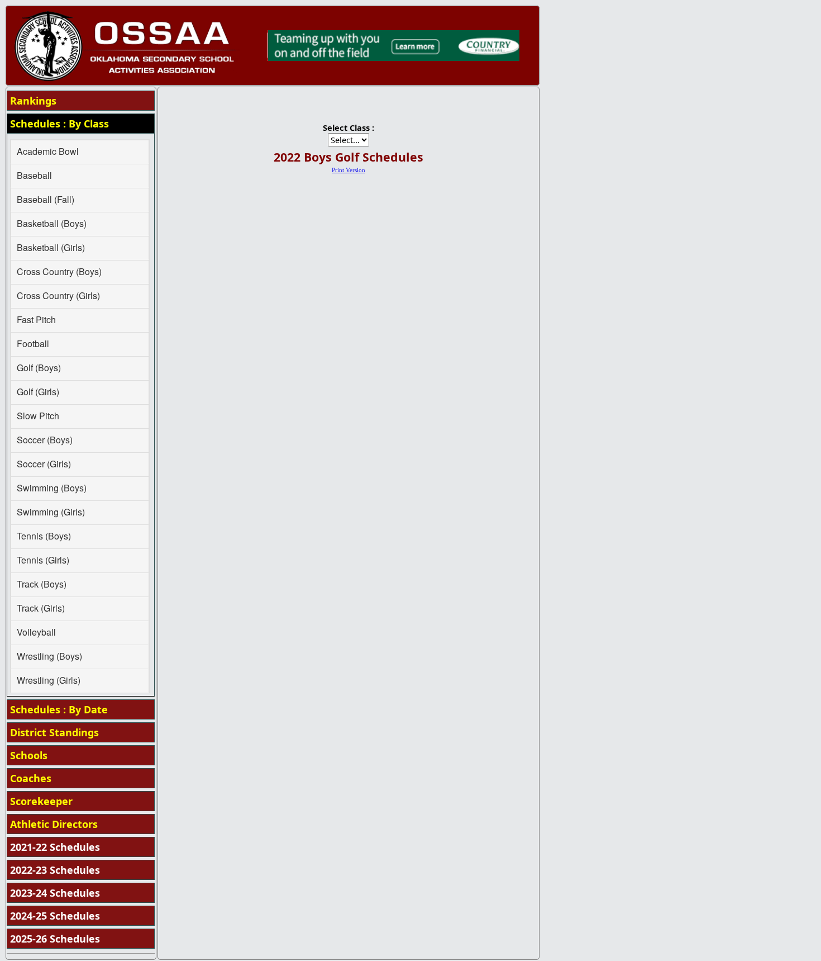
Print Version (348, 170)
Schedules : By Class (59, 123)
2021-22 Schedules (55, 847)
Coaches (30, 778)
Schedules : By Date (59, 709)
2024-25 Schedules (55, 915)
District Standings (54, 732)
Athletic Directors (54, 824)
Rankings (33, 100)
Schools (28, 755)
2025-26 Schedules (55, 938)
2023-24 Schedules (55, 893)
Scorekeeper (41, 801)
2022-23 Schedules (55, 870)
